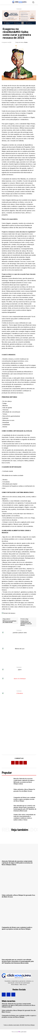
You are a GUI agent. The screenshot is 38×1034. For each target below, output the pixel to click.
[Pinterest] (21, 762)
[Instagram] (8, 994)
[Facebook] (13, 762)
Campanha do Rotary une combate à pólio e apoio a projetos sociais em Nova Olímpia (24, 799)
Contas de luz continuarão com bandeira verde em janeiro (26, 623)
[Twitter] (17, 762)
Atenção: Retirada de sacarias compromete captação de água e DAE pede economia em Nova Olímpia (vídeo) (17, 862)
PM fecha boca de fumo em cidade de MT (9, 621)
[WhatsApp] (25, 762)
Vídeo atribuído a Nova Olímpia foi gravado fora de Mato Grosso (18, 896)
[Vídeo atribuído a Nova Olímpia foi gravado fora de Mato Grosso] (7, 790)
